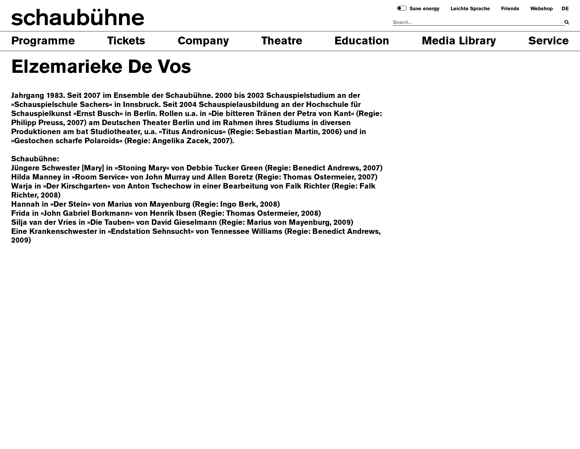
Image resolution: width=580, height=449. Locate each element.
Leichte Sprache (470, 9)
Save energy (424, 9)
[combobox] (479, 22)
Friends (510, 9)
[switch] (402, 8)
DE (565, 9)
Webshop (541, 9)
